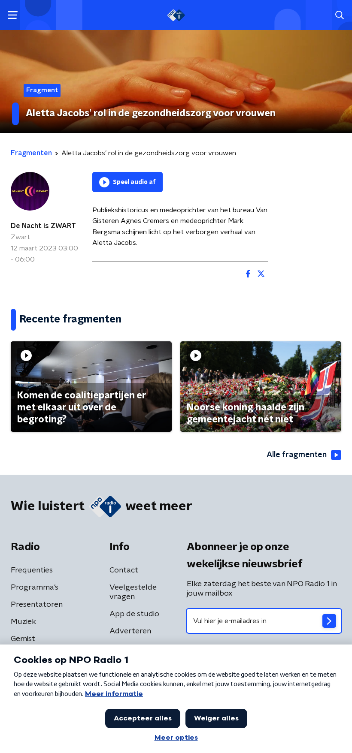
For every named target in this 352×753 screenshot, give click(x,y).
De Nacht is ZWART (43, 226)
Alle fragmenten (297, 455)
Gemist (23, 639)
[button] (12, 15)
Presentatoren (37, 604)
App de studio (134, 614)
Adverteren (130, 631)
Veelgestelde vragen (133, 592)
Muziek (23, 622)
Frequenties (32, 570)
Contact (123, 570)
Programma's (34, 587)
